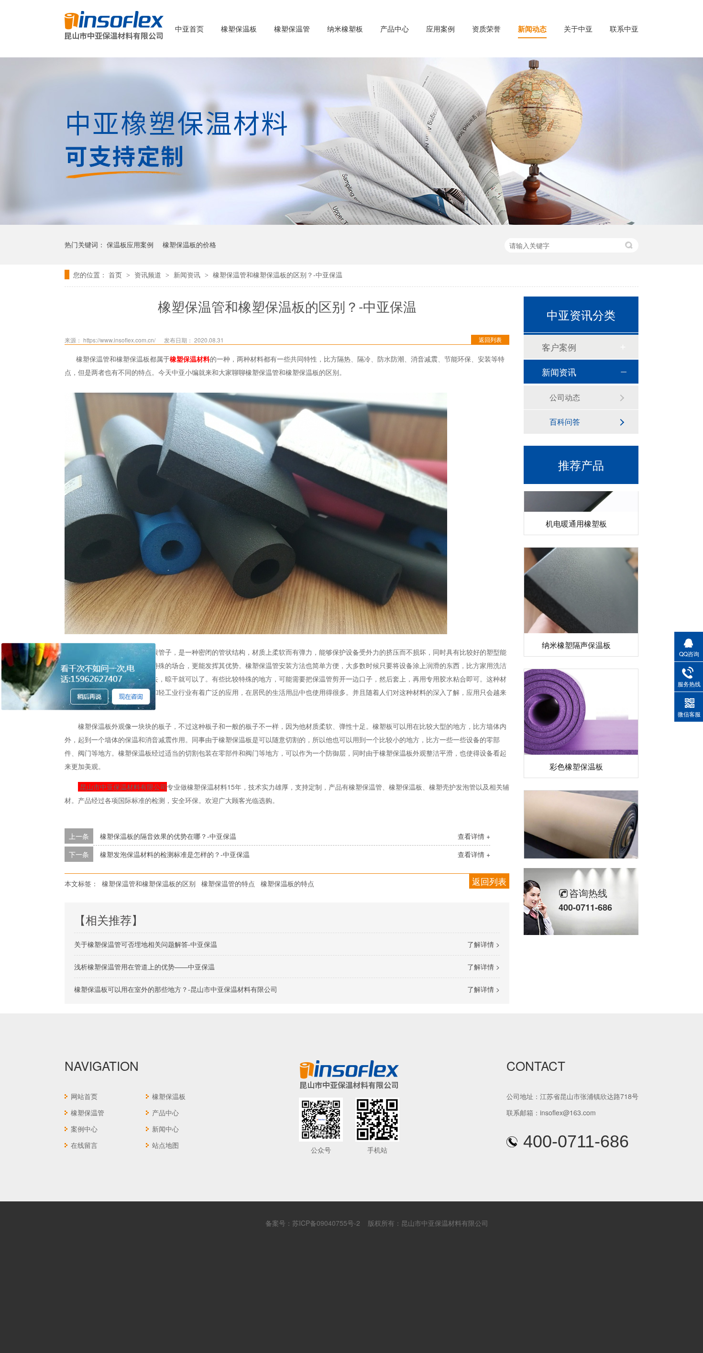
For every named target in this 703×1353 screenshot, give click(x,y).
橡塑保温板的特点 (287, 883)
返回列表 (490, 339)
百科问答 (564, 421)
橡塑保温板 (239, 28)
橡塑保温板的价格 (189, 244)
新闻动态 (532, 28)
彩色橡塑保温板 (576, 751)
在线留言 (84, 1145)
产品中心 (394, 28)
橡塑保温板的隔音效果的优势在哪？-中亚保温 (168, 836)
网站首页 (84, 1096)
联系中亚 (624, 28)
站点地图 (165, 1145)
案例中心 (84, 1128)
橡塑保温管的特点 (228, 883)
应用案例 (440, 28)
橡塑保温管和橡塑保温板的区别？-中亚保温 (277, 274)
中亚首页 (189, 28)
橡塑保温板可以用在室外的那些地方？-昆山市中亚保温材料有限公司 (175, 989)
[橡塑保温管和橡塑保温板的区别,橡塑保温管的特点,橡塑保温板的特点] (114, 40)
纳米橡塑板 (345, 28)
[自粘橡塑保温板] (581, 818)
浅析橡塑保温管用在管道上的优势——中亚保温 (144, 966)
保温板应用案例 (130, 244)
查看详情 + (474, 836)
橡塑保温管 (292, 28)
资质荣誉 (486, 28)
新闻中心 (165, 1128)
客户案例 (559, 347)
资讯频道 (148, 274)
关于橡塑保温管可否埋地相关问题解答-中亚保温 (145, 944)
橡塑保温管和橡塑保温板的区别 (149, 883)
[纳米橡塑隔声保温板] (581, 575)
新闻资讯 (188, 274)
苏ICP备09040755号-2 (326, 1223)
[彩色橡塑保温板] (581, 697)
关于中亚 (578, 28)
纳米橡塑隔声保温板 (576, 630)
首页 (116, 274)
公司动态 (564, 397)
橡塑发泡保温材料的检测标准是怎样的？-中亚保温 (175, 854)
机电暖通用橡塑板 (576, 508)
